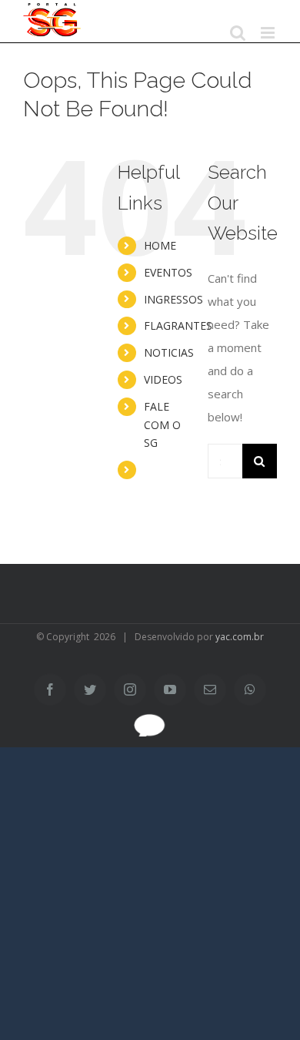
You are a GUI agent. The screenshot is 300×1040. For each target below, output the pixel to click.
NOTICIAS (169, 352)
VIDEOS (163, 379)
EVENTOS (168, 272)
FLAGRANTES (178, 325)
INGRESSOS (173, 299)
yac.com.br (239, 636)
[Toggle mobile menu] (269, 33)
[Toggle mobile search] (237, 33)
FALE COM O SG (162, 425)
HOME (160, 245)
